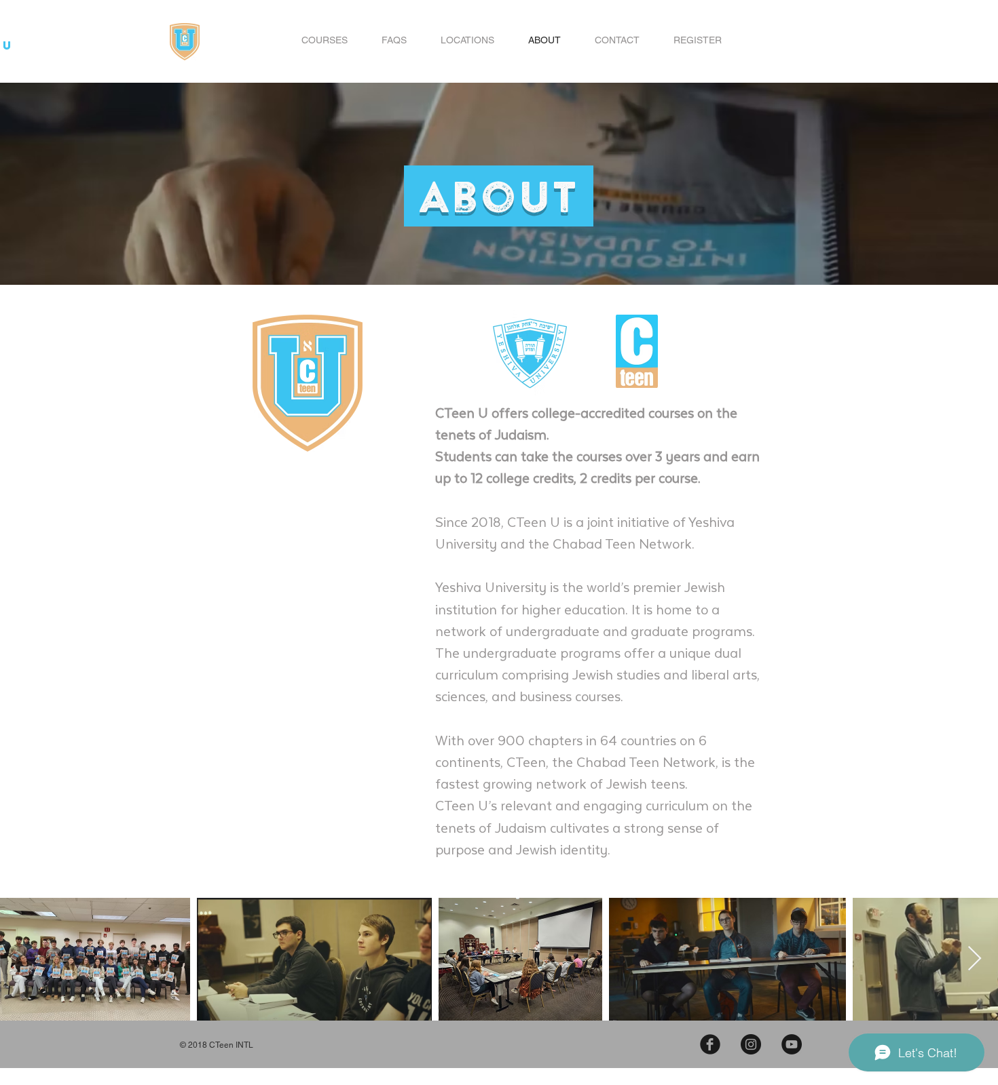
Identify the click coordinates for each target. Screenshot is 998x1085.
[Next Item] (974, 959)
